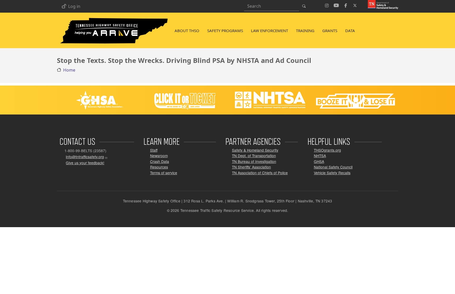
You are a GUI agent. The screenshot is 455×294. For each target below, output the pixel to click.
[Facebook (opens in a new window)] (345, 4)
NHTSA (320, 155)
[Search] (305, 6)
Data (350, 30)
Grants (329, 30)
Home (69, 70)
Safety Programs (225, 30)
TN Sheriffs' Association (251, 167)
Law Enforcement (269, 30)
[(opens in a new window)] (381, 4)
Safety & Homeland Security (255, 150)
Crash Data (159, 161)
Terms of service (163, 173)
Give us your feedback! (85, 163)
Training (305, 30)
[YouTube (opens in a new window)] (336, 4)
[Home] (114, 18)
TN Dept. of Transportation (254, 155)
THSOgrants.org (327, 150)
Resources (159, 167)
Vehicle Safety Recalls (332, 173)
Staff (153, 150)
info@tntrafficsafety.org (85, 157)
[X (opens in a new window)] (355, 4)
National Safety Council (333, 167)
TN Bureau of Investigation (254, 161)
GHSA (319, 161)
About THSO (187, 30)
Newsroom (159, 155)
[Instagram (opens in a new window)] (327, 4)
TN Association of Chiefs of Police (260, 173)
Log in (74, 6)
